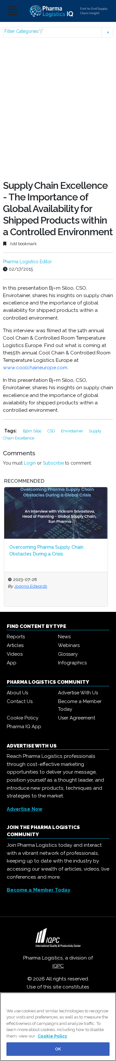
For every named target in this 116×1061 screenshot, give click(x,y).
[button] (58, 32)
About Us (17, 693)
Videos (15, 654)
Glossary (68, 654)
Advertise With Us (78, 693)
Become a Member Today (80, 705)
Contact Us (20, 701)
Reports (16, 637)
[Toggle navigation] (12, 11)
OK (58, 1049)
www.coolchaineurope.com (35, 368)
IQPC (58, 966)
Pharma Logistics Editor (27, 261)
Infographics (72, 663)
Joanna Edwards (30, 586)
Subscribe (53, 463)
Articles (15, 645)
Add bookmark (23, 243)
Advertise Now (25, 809)
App (11, 663)
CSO (51, 431)
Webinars (69, 645)
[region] (58, 1026)
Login (30, 463)
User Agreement (76, 718)
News (64, 637)
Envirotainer (72, 431)
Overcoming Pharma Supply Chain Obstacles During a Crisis (46, 550)
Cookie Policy (22, 718)
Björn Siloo (32, 431)
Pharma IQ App (24, 726)
